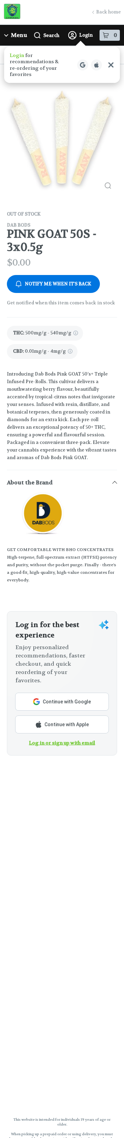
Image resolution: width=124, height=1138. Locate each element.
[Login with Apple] (96, 64)
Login (86, 35)
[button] (62, 65)
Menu (19, 35)
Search (51, 35)
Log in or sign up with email (62, 743)
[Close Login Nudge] (110, 64)
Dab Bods (18, 225)
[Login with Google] (82, 64)
